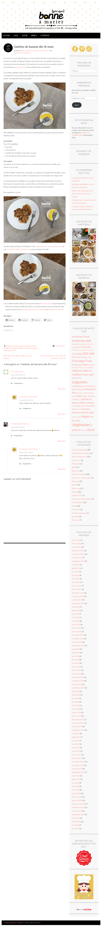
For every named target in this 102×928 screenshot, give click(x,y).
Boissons (75, 471)
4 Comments (60, 346)
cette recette (21, 67)
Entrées (75, 492)
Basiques (75, 464)
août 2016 (76, 776)
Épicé (91, 430)
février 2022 (76, 544)
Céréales (79, 354)
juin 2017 (75, 741)
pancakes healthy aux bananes (19, 249)
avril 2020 (75, 621)
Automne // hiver (12, 346)
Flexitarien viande (86, 357)
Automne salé (81, 341)
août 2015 (76, 818)
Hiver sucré (76, 378)
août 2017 (76, 734)
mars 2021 (76, 582)
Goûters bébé (44, 51)
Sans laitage (85, 406)
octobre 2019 (77, 642)
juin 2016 (75, 783)
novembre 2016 (78, 765)
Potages (79, 389)
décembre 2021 (78, 551)
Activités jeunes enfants (81, 453)
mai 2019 (75, 660)
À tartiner (84, 430)
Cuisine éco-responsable (81, 478)
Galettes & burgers (11, 348)
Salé (16, 35)
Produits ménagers (79, 513)
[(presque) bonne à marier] (51, 31)
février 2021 (76, 586)
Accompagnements (79, 450)
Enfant (36, 51)
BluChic (38, 923)
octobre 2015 (77, 811)
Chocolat (86, 346)
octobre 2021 (77, 558)
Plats (74, 506)
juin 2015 (75, 825)
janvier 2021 (76, 589)
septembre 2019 (78, 646)
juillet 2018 (76, 695)
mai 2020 (75, 617)
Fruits (34, 346)
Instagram (26, 309)
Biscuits (78, 347)
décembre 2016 (78, 762)
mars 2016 (76, 793)
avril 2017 (75, 748)
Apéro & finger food (79, 457)
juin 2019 (75, 656)
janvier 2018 (76, 716)
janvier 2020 (76, 632)
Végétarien (81, 424)
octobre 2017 (77, 726)
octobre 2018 (77, 684)
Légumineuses (78, 386)
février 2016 (76, 797)
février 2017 (76, 755)
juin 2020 (75, 614)
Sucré (24, 35)
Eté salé (88, 353)
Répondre (62, 389)
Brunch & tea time (78, 474)
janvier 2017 (76, 758)
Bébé (23, 51)
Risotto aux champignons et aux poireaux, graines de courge (82, 194)
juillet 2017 (76, 737)
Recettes (75, 517)
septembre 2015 (78, 814)
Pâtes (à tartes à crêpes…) (29, 348)
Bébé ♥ (34, 35)
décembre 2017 (78, 720)
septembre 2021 (78, 561)
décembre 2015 (78, 804)
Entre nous (76, 488)
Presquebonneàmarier (22, 53)
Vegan (85, 416)
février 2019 (76, 670)
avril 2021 (75, 579)
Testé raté (75, 520)
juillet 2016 (76, 779)
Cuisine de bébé (25, 346)
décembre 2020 (78, 593)
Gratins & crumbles (86, 367)
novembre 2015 (78, 807)
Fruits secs (77, 364)
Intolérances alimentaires (81, 499)
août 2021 (76, 565)
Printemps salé (81, 393)
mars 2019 (76, 667)
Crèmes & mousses (79, 350)
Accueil (6, 35)
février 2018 (76, 712)
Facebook (34, 309)
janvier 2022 (76, 547)
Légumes (79, 382)
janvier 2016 (76, 800)
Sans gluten (76, 406)
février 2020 (76, 628)
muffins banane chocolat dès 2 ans (49, 246)
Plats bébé (76, 509)
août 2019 (76, 649)
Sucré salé (88, 412)
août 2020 (76, 607)
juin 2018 (75, 698)
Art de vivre (76, 460)
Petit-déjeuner (77, 502)
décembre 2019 (78, 635)
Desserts (29, 51)
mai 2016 (75, 786)
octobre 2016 (77, 769)
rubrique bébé (46, 303)
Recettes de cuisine (55, 309)
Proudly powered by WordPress (13, 923)
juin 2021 (75, 572)
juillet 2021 (76, 568)
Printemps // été (10, 350)
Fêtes (85, 364)
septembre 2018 (78, 688)
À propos (45, 35)
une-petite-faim (17, 371)
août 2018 (76, 691)
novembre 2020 (78, 596)
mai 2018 (75, 702)
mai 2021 (75, 575)
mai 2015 (75, 829)
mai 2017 (75, 744)
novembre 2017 (78, 723)
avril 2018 (75, 705)
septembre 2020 (78, 603)
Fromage (78, 361)
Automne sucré (78, 344)
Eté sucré (76, 357)
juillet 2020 (76, 610)
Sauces (78, 409)
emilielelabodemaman (20, 424)
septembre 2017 (78, 730)
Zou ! (77, 105)
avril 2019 (75, 663)
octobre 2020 (77, 600)
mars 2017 (76, 751)
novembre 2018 (78, 681)
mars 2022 (76, 540)
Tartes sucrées (76, 417)
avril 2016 (75, 790)
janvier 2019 (76, 674)
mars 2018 (76, 709)
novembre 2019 (78, 639)
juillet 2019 (76, 653)
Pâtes (79, 396)
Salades (90, 402)
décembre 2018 (78, 677)
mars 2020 (76, 624)
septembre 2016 (78, 772)
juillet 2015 (76, 822)
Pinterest (42, 309)
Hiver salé (87, 374)
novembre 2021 (78, 554)
